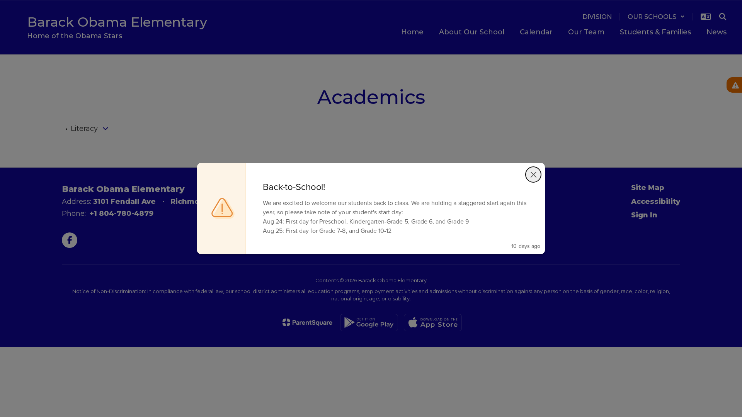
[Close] (533, 174)
